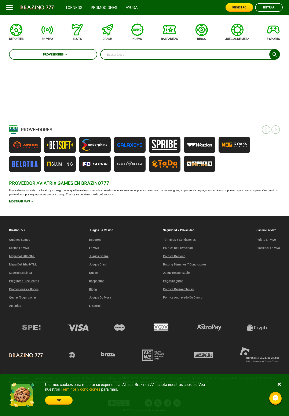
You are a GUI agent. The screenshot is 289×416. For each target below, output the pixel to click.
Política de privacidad (178, 248)
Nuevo (93, 273)
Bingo (93, 289)
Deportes (95, 240)
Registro (239, 7)
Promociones (104, 7)
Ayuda (132, 7)
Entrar (269, 7)
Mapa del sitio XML (22, 256)
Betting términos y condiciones (184, 264)
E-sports (94, 306)
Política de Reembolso (178, 289)
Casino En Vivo (19, 248)
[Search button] (274, 54)
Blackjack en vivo (268, 248)
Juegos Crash (98, 264)
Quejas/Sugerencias (23, 297)
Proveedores (53, 54)
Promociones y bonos (24, 289)
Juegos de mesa (100, 297)
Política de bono (174, 256)
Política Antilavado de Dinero (182, 297)
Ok (59, 400)
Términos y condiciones (179, 240)
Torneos (73, 7)
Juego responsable (176, 273)
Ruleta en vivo (266, 240)
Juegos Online (99, 256)
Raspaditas (96, 281)
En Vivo (94, 248)
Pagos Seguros (173, 281)
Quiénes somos (19, 240)
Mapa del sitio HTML (23, 264)
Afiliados (15, 306)
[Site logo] (37, 8)
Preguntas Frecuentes (24, 281)
